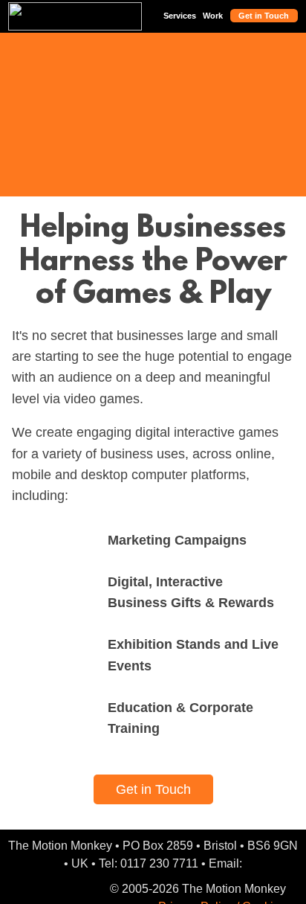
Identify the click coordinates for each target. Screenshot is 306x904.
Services (179, 15)
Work (213, 15)
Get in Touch (263, 15)
